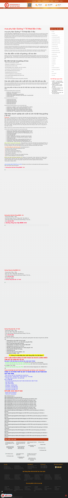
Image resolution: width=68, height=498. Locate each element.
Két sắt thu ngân (7, 478)
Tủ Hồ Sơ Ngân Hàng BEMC (11, 133)
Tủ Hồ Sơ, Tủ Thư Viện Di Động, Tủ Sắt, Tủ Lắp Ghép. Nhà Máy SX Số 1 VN (19, 130)
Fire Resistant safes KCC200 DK (20, 457)
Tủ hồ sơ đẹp (7, 486)
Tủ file (46, 487)
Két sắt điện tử (7, 475)
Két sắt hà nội (17, 475)
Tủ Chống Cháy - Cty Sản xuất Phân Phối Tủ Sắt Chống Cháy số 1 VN (18, 140)
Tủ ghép (26, 487)
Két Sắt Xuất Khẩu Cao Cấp (32, 467)
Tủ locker (36, 487)
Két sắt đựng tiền (27, 475)
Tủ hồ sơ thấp (17, 486)
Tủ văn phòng (57, 488)
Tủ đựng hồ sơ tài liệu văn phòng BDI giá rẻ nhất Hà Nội (10, 447)
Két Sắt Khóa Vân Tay (48, 478)
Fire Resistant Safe (43, 450)
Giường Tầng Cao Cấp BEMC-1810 (16, 223)
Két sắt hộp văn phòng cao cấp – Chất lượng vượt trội (57, 88)
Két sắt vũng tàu (47, 474)
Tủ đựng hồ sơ (17, 488)
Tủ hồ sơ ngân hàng (48, 488)
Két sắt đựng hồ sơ (18, 479)
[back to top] (66, 496)
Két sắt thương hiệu (48, 476)
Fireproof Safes (43, 444)
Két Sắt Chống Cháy (55, 46)
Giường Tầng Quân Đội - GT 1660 (13, 279)
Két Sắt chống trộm (38, 479)
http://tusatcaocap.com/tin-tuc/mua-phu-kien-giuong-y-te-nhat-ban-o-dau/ (20, 407)
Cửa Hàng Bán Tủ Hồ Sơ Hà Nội (32, 446)
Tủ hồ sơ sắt (47, 486)
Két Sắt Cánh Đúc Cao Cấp (56, 52)
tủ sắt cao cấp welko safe (11, 134)
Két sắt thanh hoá (58, 474)
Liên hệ (61, 1)
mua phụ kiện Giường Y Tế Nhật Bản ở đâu (12, 33)
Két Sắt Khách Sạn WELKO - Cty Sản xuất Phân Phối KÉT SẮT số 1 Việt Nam (20, 106)
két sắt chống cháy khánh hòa (12, 101)
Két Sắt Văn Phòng (55, 44)
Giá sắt (6, 487)
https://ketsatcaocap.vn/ (10, 396)
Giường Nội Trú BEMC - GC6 (13, 353)
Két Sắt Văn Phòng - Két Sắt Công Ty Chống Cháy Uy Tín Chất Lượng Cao (19, 109)
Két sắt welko (37, 475)
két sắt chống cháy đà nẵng (11, 102)
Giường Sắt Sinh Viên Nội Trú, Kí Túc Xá (15, 346)
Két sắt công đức (17, 478)
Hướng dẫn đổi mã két (45, 1)
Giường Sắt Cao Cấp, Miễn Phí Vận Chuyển (16, 340)
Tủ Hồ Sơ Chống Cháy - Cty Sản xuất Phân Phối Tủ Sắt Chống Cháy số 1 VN (20, 132)
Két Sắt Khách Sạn (55, 35)
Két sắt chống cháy (58, 476)
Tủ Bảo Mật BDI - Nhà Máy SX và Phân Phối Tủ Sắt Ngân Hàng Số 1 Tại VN (19, 131)
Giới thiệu (39, 1)
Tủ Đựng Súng (17, 465)
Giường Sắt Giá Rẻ (11, 350)
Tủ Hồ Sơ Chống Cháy (55, 48)
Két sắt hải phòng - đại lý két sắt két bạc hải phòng (15, 94)
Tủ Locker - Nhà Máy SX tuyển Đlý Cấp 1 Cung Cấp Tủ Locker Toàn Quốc (19, 136)
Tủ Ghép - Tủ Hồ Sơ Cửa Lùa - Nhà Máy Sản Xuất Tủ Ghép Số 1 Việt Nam (19, 137)
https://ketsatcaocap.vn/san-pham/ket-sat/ (13, 397)
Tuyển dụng (56, 1)
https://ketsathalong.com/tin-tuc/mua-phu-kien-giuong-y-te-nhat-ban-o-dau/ (20, 408)
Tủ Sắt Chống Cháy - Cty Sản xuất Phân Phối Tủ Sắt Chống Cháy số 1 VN (19, 141)
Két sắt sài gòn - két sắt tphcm (12, 93)
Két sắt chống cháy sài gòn (11, 103)
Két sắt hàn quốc (47, 475)
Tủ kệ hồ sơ (57, 489)
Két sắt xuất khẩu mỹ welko (32, 465)
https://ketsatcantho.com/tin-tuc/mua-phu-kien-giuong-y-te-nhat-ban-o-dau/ (20, 404)
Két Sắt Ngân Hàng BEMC (56, 37)
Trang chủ (34, 1)
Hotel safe (53, 75)
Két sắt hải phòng (18, 474)
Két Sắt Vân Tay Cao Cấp (55, 50)
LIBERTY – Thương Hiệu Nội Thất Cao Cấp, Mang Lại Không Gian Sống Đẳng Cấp (57, 82)
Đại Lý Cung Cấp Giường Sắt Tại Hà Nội (15, 343)
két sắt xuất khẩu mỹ (10, 96)
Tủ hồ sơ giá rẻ (27, 488)
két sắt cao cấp (42, 47)
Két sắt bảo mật (27, 476)
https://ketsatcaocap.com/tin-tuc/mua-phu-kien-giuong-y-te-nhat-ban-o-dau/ (20, 401)
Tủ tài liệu (36, 486)
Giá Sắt (46, 489)
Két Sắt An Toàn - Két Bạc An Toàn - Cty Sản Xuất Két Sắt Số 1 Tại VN (18, 108)
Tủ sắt (56, 487)
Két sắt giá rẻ (57, 475)
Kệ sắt (53, 65)
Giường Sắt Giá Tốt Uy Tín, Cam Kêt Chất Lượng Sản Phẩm (19, 342)
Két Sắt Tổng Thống (55, 56)
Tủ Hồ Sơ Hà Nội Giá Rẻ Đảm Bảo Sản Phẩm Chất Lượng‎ (21, 447)
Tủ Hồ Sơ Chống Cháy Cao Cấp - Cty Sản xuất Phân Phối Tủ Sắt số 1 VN (19, 139)
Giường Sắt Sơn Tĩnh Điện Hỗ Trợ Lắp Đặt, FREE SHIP (18, 344)
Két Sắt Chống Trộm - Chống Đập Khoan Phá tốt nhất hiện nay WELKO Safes (20, 111)
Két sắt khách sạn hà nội (39, 474)
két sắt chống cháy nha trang (11, 100)
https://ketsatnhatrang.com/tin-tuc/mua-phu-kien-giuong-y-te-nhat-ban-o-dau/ (21, 398)
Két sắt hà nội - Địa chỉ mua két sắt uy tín (14, 92)
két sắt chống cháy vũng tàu (11, 99)
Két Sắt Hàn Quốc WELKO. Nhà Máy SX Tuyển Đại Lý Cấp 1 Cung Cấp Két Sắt (20, 95)
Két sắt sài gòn (7, 474)
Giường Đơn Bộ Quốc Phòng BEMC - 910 (15, 167)
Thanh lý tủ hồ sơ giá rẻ (9, 489)
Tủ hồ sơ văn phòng (38, 488)
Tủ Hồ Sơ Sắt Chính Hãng (11, 138)
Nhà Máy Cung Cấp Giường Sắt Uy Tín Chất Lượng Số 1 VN (20, 347)
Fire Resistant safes (10, 456)
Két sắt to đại (7, 476)
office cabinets (54, 73)
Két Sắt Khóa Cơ (37, 478)
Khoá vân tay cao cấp (48, 479)
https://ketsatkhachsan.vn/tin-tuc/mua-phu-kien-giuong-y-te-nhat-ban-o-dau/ (21, 405)
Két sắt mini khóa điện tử (55, 67)
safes (53, 71)
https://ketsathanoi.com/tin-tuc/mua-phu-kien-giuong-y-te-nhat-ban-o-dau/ (20, 400)
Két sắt (53, 31)
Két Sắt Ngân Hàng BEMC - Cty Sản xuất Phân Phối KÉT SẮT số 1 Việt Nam (19, 110)
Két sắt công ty (17, 476)
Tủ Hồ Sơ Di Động (28, 489)
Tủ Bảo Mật (30, 468)
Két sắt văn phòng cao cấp (9, 479)
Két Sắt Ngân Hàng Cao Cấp (19, 468)
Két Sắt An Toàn (54, 54)
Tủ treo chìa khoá (58, 486)
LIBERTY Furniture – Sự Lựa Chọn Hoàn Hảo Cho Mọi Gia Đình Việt (57, 85)
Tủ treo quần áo (17, 487)
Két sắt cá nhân (37, 476)
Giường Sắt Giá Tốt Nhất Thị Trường (14, 349)
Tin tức (52, 1)
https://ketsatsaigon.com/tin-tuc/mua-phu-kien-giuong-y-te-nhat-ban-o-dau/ (20, 403)
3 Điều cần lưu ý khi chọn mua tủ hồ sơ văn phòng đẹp (32, 459)
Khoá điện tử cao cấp (58, 479)
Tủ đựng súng (54, 58)
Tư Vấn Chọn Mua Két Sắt (29, 478)
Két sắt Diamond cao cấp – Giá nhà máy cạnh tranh (57, 93)
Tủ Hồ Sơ (53, 33)
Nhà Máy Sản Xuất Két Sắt (56, 69)
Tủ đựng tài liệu (7, 488)
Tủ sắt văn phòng (27, 486)
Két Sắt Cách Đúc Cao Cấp (9, 468)
